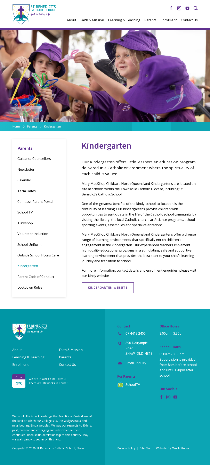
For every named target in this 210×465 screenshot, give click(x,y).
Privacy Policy (126, 448)
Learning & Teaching (124, 20)
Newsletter (25, 169)
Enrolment (169, 20)
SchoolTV (133, 384)
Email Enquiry (136, 363)
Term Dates (26, 191)
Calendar (24, 180)
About (71, 20)
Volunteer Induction (32, 233)
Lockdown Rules (29, 287)
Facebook (171, 7)
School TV (25, 212)
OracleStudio (180, 448)
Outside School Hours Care (38, 255)
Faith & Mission (92, 20)
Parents (150, 20)
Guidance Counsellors (34, 158)
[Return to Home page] (34, 23)
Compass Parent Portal (35, 201)
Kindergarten (27, 266)
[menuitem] (71, 20)
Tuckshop (25, 223)
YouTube (187, 7)
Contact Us (189, 20)
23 (19, 383)
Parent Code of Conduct (35, 276)
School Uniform (29, 244)
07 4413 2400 (136, 333)
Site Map (146, 448)
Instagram (179, 7)
